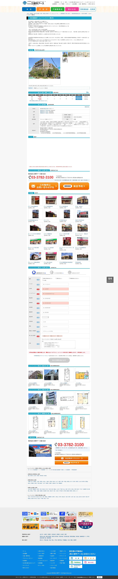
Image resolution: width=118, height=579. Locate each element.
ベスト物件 (53, 551)
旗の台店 (72, 9)
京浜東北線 (66, 536)
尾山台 (39, 498)
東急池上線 (42, 110)
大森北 (47, 481)
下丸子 (44, 483)
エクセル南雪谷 (62, 430)
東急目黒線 (72, 536)
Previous (30, 68)
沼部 (75, 489)
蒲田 (62, 481)
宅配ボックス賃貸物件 (65, 469)
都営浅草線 (48, 536)
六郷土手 (51, 490)
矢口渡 (88, 489)
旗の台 (80, 496)
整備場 (67, 490)
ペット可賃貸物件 (41, 469)
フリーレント (63, 553)
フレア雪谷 (46, 430)
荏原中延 (60, 540)
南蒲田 (47, 483)
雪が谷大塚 (47, 110)
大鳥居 (57, 490)
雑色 (48, 490)
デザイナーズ (63, 556)
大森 (29, 489)
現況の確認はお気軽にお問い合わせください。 (39, 100)
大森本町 (54, 483)
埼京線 (77, 536)
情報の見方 (87, 106)
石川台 (46, 111)
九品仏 (77, 496)
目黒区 (38, 475)
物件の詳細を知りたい (47, 278)
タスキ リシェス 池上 (64, 406)
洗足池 (46, 112)
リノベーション (63, 558)
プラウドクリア (47, 406)
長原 (41, 489)
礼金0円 (52, 556)
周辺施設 (40, 558)
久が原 (80, 481)
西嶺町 (32, 483)
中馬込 (65, 481)
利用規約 (36, 355)
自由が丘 (63, 496)
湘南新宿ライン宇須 (84, 536)
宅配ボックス (63, 551)
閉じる (99, 577)
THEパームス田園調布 (32, 430)
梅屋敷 (41, 490)
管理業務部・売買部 (87, 9)
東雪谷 (77, 481)
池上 (32, 481)
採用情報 (56, 2)
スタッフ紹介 (41, 553)
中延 (50, 540)
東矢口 (29, 483)
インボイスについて (90, 2)
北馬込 (51, 481)
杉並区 (45, 475)
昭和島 (71, 490)
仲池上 (44, 481)
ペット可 (53, 563)
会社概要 (74, 4)
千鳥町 (61, 489)
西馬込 (86, 481)
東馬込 (41, 481)
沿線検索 (54, 4)
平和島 (34, 490)
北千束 (69, 489)
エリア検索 (61, 4)
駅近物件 (53, 560)
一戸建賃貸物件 (74, 469)
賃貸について (46, 335)
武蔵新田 (85, 489)
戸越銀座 (65, 540)
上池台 (38, 481)
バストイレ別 (54, 565)
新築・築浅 (53, 553)
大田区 (44, 108)
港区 (29, 475)
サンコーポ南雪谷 (79, 430)
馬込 (29, 490)
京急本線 (61, 536)
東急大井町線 (55, 536)
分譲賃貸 (62, 560)
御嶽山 (55, 489)
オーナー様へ (64, 2)
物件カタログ (26, 567)
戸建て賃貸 (62, 563)
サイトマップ (26, 565)
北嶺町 (50, 483)
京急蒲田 (45, 490)
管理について (59, 335)
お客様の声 (40, 556)
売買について (53, 335)
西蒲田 (34, 481)
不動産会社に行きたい (74, 278)
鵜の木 (54, 481)
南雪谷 (83, 481)
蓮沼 (66, 489)
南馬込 (68, 481)
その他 (44, 280)
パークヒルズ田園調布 (32, 406)
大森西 (29, 481)
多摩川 (35, 483)
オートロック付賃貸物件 (33, 469)
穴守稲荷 (61, 490)
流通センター (75, 490)
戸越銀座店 (58, 9)
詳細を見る (79, 96)
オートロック (54, 558)
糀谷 (54, 490)
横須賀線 (49, 538)
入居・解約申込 (83, 4)
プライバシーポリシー (44, 355)
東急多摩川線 (43, 538)
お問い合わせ (91, 4)
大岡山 (72, 489)
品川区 (34, 475)
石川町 (46, 108)
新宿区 (31, 475)
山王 (57, 481)
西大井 (41, 540)
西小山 (35, 498)
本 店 (28, 9)
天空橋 (64, 490)
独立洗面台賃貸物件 (57, 469)
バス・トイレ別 (49, 469)
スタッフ (68, 4)
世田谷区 (41, 475)
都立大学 (87, 496)
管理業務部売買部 (77, 566)
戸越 (56, 540)
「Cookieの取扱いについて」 (81, 577)
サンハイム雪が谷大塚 (79, 406)
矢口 (71, 481)
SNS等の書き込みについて (76, 2)
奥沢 (43, 496)
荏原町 (32, 498)
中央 (57, 483)
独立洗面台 (53, 567)
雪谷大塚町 (40, 483)
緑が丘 (40, 496)
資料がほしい (59, 278)
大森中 (59, 481)
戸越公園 (46, 540)
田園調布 (60, 483)
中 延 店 (43, 9)
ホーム (24, 551)
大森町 (38, 490)
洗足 (75, 496)
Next (59, 68)
